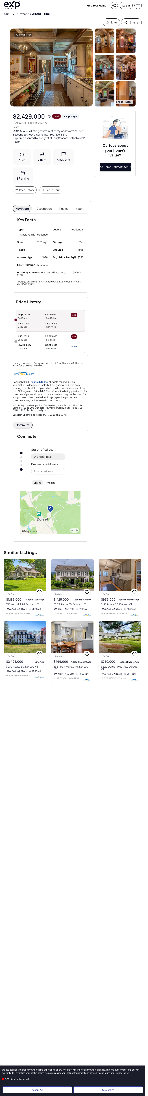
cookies (13, 1070)
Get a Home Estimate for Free (115, 167)
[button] (51, 67)
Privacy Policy (122, 1073)
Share (134, 22)
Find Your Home (96, 5)
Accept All (37, 1089)
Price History (26, 190)
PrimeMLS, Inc (39, 382)
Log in (126, 5)
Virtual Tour (53, 190)
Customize (108, 1089)
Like (114, 22)
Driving (37, 482)
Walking (50, 482)
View (74, 346)
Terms (107, 1073)
